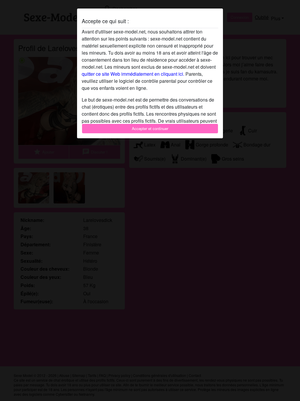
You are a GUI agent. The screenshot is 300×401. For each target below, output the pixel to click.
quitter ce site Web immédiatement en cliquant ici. (133, 73)
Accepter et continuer (150, 128)
